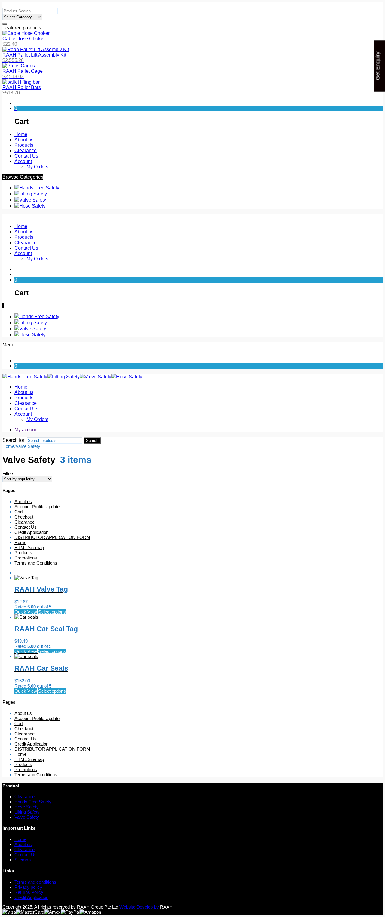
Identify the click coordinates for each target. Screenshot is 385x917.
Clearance (24, 522)
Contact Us (25, 527)
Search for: (14, 440)
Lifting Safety (33, 193)
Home (8, 446)
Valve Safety (32, 199)
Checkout (23, 516)
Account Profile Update (37, 506)
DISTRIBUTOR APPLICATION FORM (52, 537)
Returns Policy (28, 892)
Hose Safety (32, 205)
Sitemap (22, 859)
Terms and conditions (35, 882)
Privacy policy (28, 887)
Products (23, 552)
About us (23, 501)
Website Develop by (139, 906)
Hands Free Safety (39, 187)
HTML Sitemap (29, 547)
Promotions (25, 557)
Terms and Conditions (35, 562)
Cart (18, 511)
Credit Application (31, 532)
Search (92, 440)
